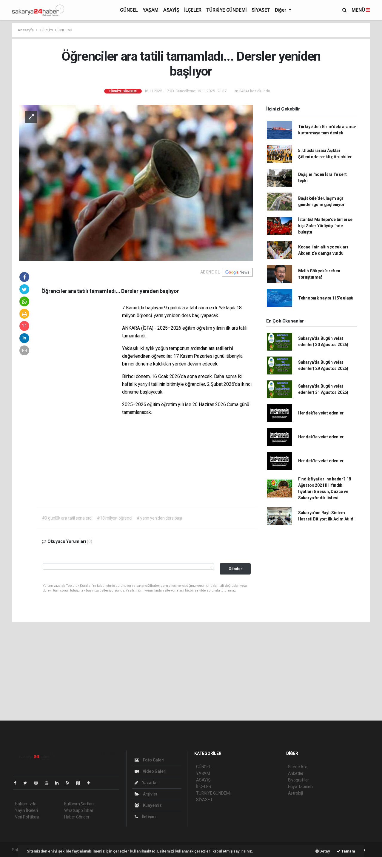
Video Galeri (154, 771)
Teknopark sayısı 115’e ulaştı (325, 298)
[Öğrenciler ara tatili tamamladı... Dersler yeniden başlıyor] (136, 182)
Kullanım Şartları (79, 803)
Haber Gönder (77, 817)
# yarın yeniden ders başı (159, 518)
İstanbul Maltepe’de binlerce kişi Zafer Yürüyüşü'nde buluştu (325, 225)
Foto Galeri (153, 760)
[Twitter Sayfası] (27, 783)
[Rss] (70, 783)
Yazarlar (149, 782)
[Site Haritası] (80, 783)
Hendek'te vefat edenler (321, 413)
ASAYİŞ (171, 10)
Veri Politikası (27, 817)
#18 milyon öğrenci (114, 518)
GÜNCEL (129, 10)
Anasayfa (26, 30)
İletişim (148, 816)
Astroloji (295, 793)
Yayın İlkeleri (26, 810)
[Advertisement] (81, 395)
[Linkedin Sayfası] (59, 783)
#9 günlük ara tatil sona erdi (67, 518)
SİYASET (261, 10)
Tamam (348, 851)
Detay (324, 851)
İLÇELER (192, 10)
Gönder (235, 568)
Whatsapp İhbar (78, 810)
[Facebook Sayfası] (17, 783)
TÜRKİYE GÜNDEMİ (226, 10)
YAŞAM (150, 10)
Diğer (281, 10)
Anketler (296, 773)
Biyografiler (298, 780)
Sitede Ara (297, 766)
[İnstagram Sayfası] (38, 783)
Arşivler (150, 794)
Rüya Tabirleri (300, 786)
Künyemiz (152, 805)
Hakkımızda (25, 803)
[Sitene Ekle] (91, 783)
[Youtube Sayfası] (49, 783)
